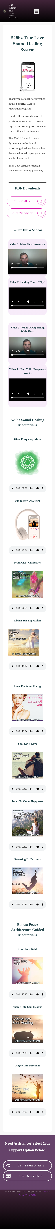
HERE (44, 1200)
